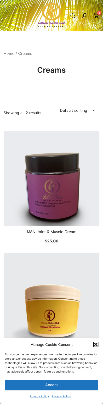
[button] (95, 344)
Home (9, 53)
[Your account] (85, 16)
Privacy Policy (39, 396)
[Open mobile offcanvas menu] (7, 15)
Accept (51, 385)
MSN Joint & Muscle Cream (51, 231)
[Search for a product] (73, 15)
